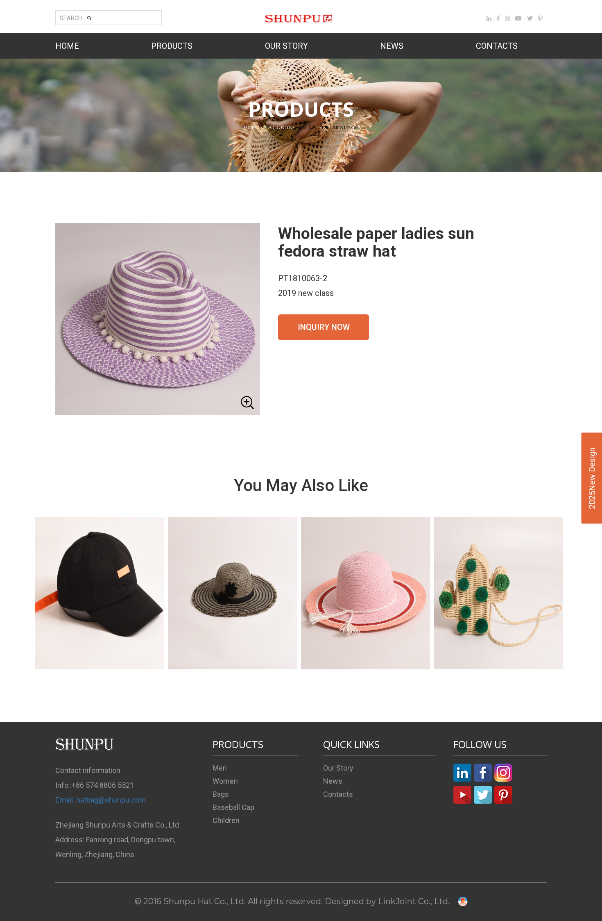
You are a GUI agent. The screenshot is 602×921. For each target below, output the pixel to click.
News (332, 781)
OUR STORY (286, 46)
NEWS (391, 46)
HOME (67, 46)
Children (226, 820)
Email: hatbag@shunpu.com (100, 800)
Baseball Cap (233, 807)
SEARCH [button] (71, 18)
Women (225, 781)
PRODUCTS (171, 46)
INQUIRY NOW (324, 327)
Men (220, 768)
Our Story (338, 768)
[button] (157, 319)
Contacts (338, 794)
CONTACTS (497, 46)
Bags (221, 794)
